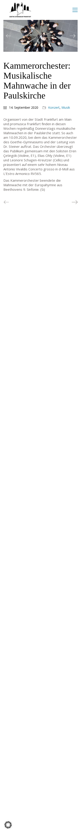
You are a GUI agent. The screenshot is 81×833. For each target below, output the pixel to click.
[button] (75, 10)
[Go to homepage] (20, 10)
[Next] (72, 36)
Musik (65, 108)
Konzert (54, 108)
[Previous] (8, 36)
